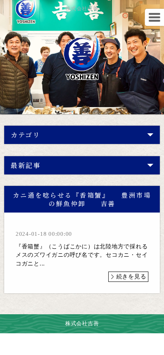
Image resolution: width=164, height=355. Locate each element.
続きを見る (131, 276)
